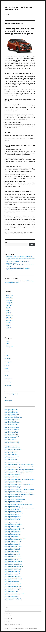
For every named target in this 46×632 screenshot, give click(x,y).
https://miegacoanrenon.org (11, 466)
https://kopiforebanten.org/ (11, 409)
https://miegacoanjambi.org (11, 504)
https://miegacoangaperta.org (12, 514)
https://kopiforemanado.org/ (12, 456)
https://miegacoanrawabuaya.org (13, 486)
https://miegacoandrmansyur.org (13, 598)
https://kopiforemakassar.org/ (12, 442)
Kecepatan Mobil (22, 232)
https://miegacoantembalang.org (13, 517)
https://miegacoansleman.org (26, 507)
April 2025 (8, 312)
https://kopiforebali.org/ (10, 452)
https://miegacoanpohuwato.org (12, 526)
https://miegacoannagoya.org (12, 509)
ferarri (11, 232)
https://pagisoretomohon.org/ (12, 429)
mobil (7, 343)
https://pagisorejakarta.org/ (11, 424)
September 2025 (10, 303)
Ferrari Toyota (16, 232)
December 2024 (9, 318)
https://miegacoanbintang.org (12, 533)
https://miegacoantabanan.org (12, 553)
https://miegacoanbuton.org (11, 559)
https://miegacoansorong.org (25, 504)
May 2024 (8, 325)
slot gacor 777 (8, 382)
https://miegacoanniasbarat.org (12, 548)
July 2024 (8, 322)
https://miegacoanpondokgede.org (13, 491)
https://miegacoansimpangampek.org (14, 566)
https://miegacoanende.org (27, 469)
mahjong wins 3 (8, 378)
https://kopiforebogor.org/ (11, 454)
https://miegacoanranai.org (24, 472)
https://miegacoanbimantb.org (12, 543)
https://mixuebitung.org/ (11, 416)
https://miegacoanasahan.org (12, 563)
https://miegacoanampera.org (12, 477)
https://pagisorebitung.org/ (11, 431)
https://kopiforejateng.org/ (11, 411)
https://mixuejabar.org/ (10, 457)
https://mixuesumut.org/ (11, 459)
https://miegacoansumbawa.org (12, 573)
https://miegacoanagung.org (11, 471)
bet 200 (6, 355)
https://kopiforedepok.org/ (11, 451)
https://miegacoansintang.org (26, 466)
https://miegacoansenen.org (28, 479)
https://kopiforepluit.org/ (11, 439)
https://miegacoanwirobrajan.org (13, 516)
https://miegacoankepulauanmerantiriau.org (15, 538)
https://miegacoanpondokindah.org (13, 487)
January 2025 (9, 317)
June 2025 (8, 308)
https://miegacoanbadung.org (12, 551)
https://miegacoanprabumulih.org (13, 469)
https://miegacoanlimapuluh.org (12, 584)
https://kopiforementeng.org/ (12, 436)
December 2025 (9, 298)
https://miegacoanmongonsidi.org (13, 511)
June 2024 (8, 324)
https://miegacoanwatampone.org (13, 568)
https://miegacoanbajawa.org (12, 536)
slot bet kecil (8, 385)
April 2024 (8, 327)
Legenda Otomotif (29, 232)
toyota (7, 345)
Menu (7, 14)
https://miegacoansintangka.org (12, 534)
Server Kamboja (8, 618)
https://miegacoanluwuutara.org (12, 556)
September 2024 (10, 320)
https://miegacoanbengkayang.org (13, 586)
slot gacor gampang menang (11, 394)
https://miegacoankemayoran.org (13, 481)
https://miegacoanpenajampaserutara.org (15, 499)
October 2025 (9, 302)
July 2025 (8, 307)
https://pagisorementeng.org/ (12, 427)
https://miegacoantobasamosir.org (13, 558)
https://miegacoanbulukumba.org (13, 531)
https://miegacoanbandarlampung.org (14, 502)
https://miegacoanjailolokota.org (13, 576)
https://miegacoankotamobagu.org (13, 539)
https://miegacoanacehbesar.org (12, 554)
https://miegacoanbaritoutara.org (13, 569)
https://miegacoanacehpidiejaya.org (13, 578)
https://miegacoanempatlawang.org (13, 564)
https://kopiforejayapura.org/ (12, 414)
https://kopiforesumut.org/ (11, 412)
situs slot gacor (8, 400)
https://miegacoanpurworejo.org (12, 571)
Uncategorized (9, 346)
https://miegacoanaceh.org (11, 472)
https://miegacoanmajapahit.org (12, 519)
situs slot (7, 375)
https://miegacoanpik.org (26, 492)
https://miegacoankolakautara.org (26, 494)
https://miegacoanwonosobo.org (12, 476)
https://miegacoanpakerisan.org (12, 594)
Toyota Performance (14, 233)
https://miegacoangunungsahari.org (13, 589)
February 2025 (9, 315)
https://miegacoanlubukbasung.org (13, 496)
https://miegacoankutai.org (11, 574)
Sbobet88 (7, 610)
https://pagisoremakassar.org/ (12, 422)
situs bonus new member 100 (12, 281)
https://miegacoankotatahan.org (12, 474)
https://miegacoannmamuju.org (12, 544)
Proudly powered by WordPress (31, 628)
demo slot (7, 365)
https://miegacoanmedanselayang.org (14, 512)
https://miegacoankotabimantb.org (13, 482)
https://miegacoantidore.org (25, 471)
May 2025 (8, 310)
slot (22, 60)
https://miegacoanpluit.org (11, 494)
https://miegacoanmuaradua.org (12, 497)
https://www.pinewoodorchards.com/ (13, 624)
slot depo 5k (7, 358)
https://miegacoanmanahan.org (12, 522)
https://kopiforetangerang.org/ (12, 419)
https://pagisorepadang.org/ (11, 432)
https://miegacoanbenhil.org (12, 484)
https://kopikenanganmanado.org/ (13, 449)
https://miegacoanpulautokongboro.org (14, 528)
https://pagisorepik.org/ (10, 421)
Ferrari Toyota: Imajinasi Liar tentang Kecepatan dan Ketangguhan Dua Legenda (19, 31)
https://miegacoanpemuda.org (26, 464)
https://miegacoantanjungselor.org (13, 501)
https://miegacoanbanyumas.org (12, 529)
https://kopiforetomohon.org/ (12, 441)
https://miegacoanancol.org (11, 591)
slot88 (6, 368)
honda (7, 341)
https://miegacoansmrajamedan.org (13, 599)
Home (6, 607)
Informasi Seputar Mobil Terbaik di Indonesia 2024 (14, 628)
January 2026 (9, 297)
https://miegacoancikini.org (25, 484)
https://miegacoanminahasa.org (12, 506)
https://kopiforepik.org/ (10, 437)
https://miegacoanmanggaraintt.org (13, 546)
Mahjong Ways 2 (8, 615)
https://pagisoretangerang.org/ (12, 447)
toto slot (7, 372)
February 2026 (9, 295)
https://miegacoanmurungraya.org (13, 541)
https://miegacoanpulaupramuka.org (13, 467)
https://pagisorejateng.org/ (11, 434)
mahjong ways (8, 362)
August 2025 (9, 305)
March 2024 (9, 329)
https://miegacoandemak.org (12, 581)
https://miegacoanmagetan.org (12, 549)
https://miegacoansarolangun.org (13, 583)
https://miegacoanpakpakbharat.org (13, 579)
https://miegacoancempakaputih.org (13, 588)
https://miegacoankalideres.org (26, 489)
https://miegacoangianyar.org (12, 507)
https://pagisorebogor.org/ (11, 446)
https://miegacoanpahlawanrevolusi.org (14, 593)
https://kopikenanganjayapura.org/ (13, 417)
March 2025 (9, 313)
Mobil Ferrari (7, 233)
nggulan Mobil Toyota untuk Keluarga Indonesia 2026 (19, 256)
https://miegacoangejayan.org (12, 464)
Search (6, 242)
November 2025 (9, 300)
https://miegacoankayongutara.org (13, 524)
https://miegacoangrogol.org (12, 489)
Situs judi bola (8, 613)
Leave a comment (22, 233)
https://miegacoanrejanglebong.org (13, 561)
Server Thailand (8, 621)
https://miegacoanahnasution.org (13, 462)
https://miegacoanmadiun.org (12, 596)
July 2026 (8, 293)
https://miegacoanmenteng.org (12, 492)
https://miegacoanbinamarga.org (13, 479)
